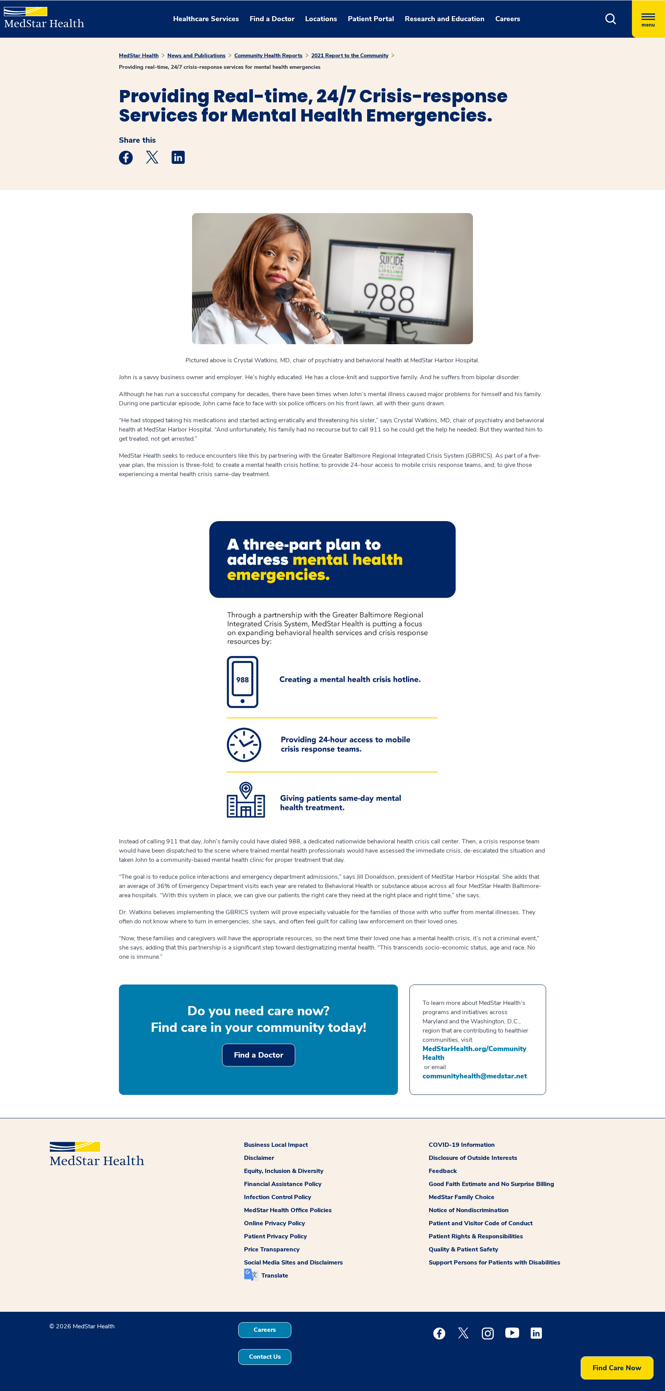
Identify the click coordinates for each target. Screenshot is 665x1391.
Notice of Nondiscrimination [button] (469, 1210)
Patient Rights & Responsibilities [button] (476, 1236)
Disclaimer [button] (259, 1158)
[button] (611, 19)
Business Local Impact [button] (276, 1145)
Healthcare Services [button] (206, 18)
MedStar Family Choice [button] (462, 1197)
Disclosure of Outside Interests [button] (473, 1158)
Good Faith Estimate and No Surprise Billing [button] (491, 1184)
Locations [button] (321, 18)
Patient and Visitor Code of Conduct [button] (481, 1223)
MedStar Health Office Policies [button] (288, 1210)
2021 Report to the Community (349, 55)
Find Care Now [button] (617, 1368)
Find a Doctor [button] (272, 18)
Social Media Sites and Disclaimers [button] (293, 1262)
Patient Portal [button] (371, 18)
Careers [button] (507, 18)
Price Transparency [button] (272, 1249)
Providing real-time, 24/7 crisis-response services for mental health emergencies (220, 67)
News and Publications (196, 55)
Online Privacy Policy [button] (274, 1223)
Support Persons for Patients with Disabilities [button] (494, 1262)
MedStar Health (139, 55)
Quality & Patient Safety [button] (463, 1249)
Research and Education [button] (445, 18)
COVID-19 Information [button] (462, 1145)
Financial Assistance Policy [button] (283, 1184)
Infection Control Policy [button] (277, 1197)
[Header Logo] (40, 13)
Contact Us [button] (265, 1357)
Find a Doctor (258, 1055)
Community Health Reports (268, 55)
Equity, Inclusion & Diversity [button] (284, 1171)
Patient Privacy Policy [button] (275, 1236)
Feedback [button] (443, 1171)
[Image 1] (332, 669)
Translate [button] (274, 1275)
